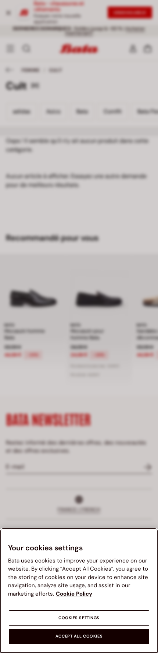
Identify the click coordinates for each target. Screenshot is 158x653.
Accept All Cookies (79, 636)
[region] (79, 590)
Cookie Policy (74, 593)
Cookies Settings (79, 618)
